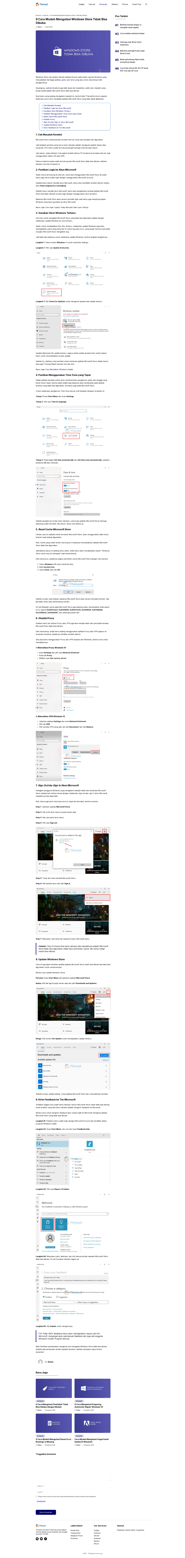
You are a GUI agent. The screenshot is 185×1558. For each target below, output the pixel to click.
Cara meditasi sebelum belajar (132, 33)
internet (71, 140)
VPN (68, 623)
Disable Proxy (49, 119)
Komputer (103, 4)
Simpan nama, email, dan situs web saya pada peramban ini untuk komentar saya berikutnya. (67, 1496)
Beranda (38, 15)
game (64, 80)
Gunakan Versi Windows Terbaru (57, 111)
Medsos (115, 4)
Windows (98, 77)
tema (73, 80)
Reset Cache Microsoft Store (55, 116)
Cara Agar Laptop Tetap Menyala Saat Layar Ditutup (66, 207)
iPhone (125, 4)
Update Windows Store (53, 125)
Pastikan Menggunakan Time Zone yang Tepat (62, 114)
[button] (146, 4)
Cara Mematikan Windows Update (59, 369)
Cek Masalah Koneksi (52, 105)
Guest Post (136, 4)
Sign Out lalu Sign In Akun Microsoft (58, 122)
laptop (99, 145)
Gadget (81, 4)
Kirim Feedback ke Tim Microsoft (57, 128)
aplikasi (49, 88)
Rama (40, 27)
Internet (92, 4)
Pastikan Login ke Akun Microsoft (57, 108)
